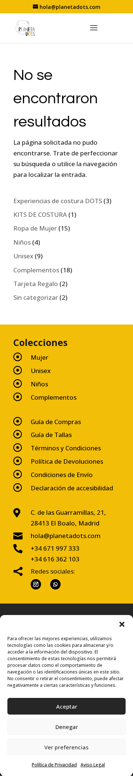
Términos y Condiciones (66, 448)
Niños (39, 384)
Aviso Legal (93, 765)
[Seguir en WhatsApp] (55, 584)
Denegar (66, 726)
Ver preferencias (66, 747)
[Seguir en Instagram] (36, 584)
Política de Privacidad (54, 765)
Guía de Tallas (51, 434)
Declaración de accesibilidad (72, 488)
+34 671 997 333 (55, 548)
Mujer (39, 357)
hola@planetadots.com (65, 535)
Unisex (41, 370)
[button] (122, 624)
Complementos (53, 397)
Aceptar (66, 706)
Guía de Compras (56, 421)
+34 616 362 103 (55, 559)
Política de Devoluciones (67, 461)
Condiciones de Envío (62, 474)
